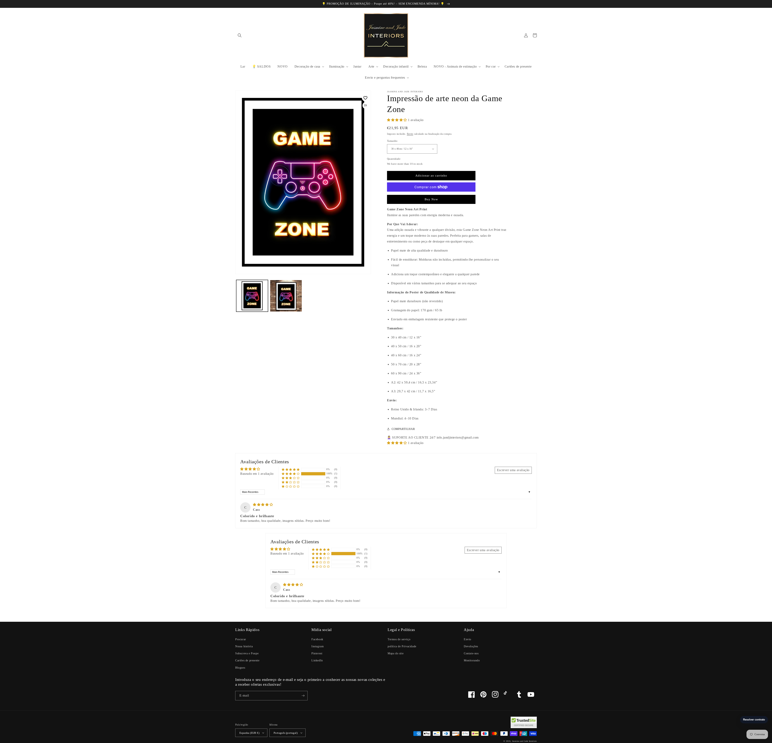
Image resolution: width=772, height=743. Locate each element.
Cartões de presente (247, 660)
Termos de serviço (399, 639)
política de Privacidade (402, 646)
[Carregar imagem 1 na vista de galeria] (252, 296)
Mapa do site (395, 653)
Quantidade (393, 158)
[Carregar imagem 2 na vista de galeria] (286, 296)
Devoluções (471, 646)
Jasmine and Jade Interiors (524, 741)
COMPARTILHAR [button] (403, 429)
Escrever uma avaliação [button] (513, 470)
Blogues (240, 667)
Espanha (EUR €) (249, 732)
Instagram (317, 646)
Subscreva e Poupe (247, 653)
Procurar (240, 639)
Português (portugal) (286, 732)
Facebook (317, 639)
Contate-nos (471, 653)
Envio (410, 134)
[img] (263, 504)
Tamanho (392, 140)
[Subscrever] (303, 695)
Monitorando (472, 660)
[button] (239, 35)
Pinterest (316, 653)
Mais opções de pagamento (431, 196)
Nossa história (244, 646)
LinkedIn (317, 660)
